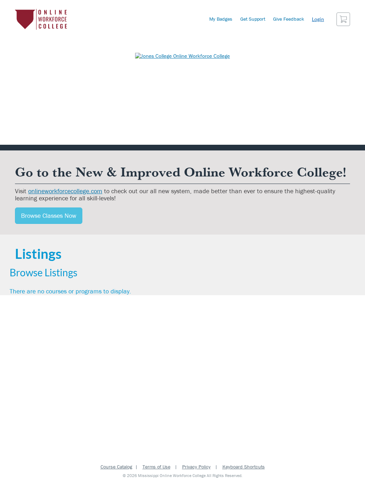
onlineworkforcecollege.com (65, 191)
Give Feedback (288, 19)
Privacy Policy (196, 466)
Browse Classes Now (48, 215)
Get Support (252, 19)
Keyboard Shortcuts (243, 466)
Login (318, 19)
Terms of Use (156, 466)
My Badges (220, 19)
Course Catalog (116, 466)
